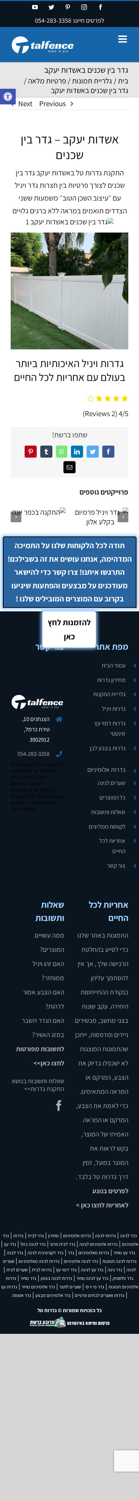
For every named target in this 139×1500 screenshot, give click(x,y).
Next (25, 103)
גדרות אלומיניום (106, 770)
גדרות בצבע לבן (107, 748)
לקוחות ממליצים (107, 826)
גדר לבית (36, 1236)
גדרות (18, 1236)
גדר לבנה (15, 1253)
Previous (52, 103)
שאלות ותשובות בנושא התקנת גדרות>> (38, 1085)
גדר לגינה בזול (33, 1244)
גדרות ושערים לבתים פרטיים (99, 1295)
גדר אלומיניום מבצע (53, 1295)
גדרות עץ (9, 1287)
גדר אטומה (21, 1295)
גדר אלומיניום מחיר (38, 1287)
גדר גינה (115, 1270)
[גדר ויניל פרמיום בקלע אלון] (100, 517)
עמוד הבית (113, 665)
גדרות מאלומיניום (93, 1253)
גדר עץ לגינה (92, 1270)
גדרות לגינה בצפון (56, 1278)
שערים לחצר (70, 1287)
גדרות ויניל (113, 709)
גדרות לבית (42, 1270)
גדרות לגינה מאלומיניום (39, 1261)
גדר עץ (10, 1244)
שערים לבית (16, 1270)
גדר (71, 1253)
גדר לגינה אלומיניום (81, 1261)
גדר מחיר (28, 1278)
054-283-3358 (53, 20)
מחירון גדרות (111, 680)
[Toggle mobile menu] (123, 39)
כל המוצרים (112, 797)
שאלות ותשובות (108, 812)
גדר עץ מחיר (124, 1253)
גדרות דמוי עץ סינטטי (109, 728)
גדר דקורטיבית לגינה (45, 1253)
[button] (8, 96)
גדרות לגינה (105, 1236)
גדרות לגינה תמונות (119, 1261)
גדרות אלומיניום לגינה (98, 1244)
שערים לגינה (111, 783)
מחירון (53, 1236)
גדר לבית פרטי (62, 1244)
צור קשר (116, 865)
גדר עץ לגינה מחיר (92, 1278)
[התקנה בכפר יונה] (39, 512)
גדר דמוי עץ (66, 1270)
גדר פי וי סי (94, 1287)
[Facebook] (58, 1105)
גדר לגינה (128, 1236)
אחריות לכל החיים (112, 846)
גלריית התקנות (109, 694)
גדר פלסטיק (123, 1278)
